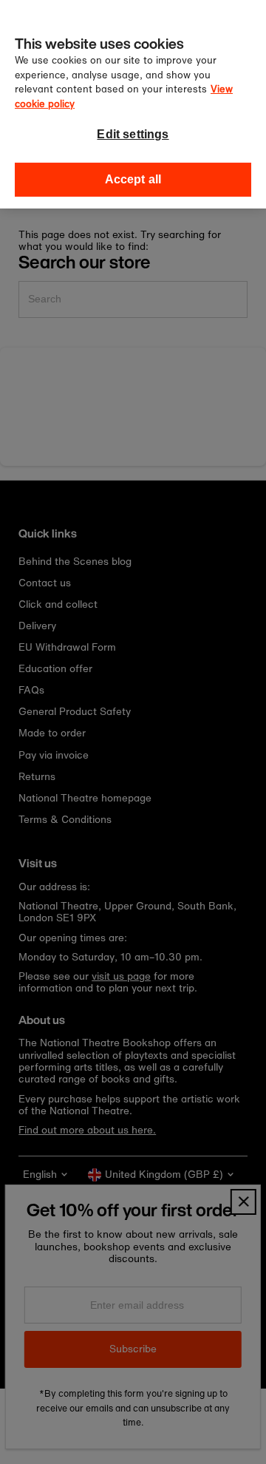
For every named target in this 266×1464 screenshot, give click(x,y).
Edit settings (132, 134)
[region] (133, 104)
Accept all (133, 179)
